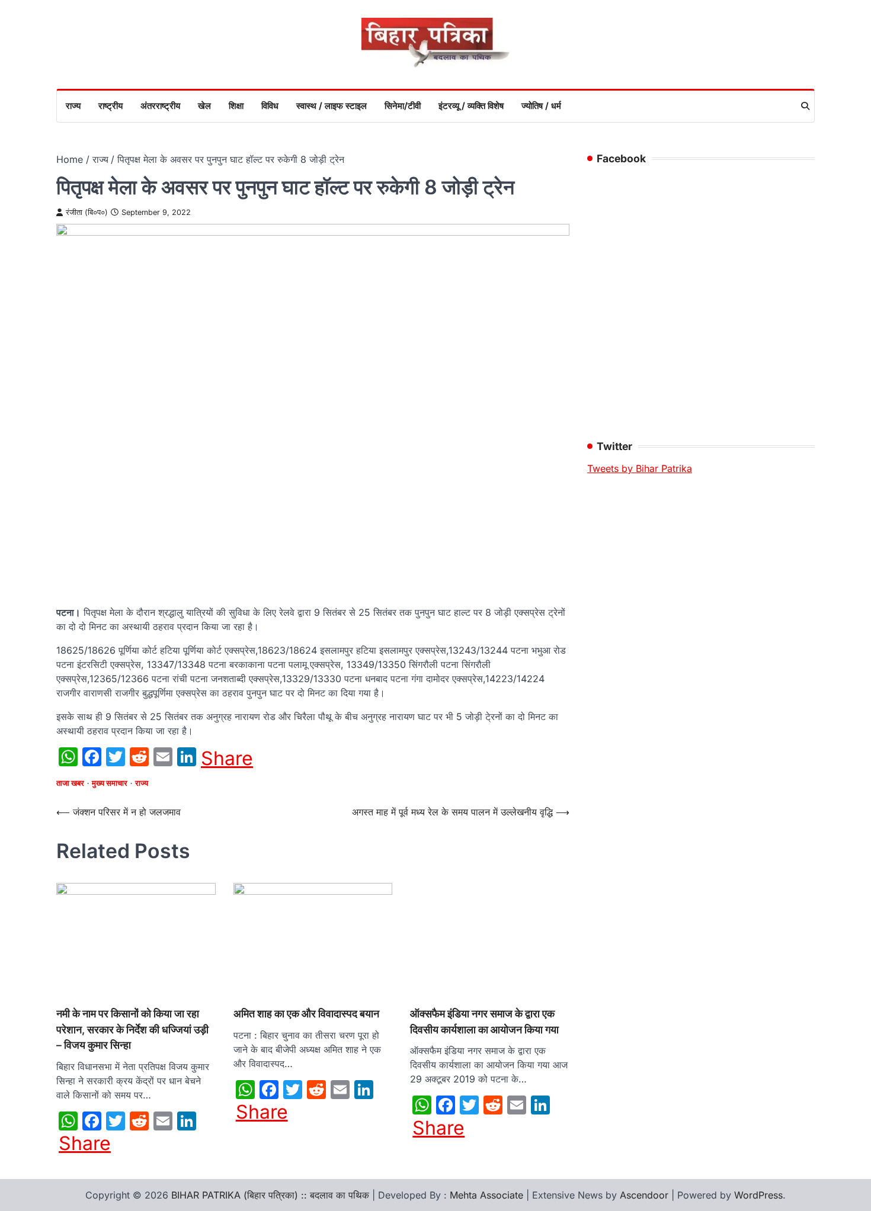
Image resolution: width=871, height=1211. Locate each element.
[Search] (805, 106)
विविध (269, 105)
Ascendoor (644, 1195)
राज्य (73, 105)
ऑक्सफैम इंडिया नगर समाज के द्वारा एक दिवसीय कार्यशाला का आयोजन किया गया (484, 1021)
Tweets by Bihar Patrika (639, 468)
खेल (204, 105)
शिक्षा (236, 105)
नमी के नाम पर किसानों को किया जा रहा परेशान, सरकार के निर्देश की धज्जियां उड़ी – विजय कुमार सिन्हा (132, 1029)
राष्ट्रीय (110, 105)
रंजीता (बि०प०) (87, 212)
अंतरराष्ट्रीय (160, 105)
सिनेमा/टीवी (403, 105)
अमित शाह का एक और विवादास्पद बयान (306, 1013)
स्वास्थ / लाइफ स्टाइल (331, 105)
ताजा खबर (70, 783)
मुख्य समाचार (109, 783)
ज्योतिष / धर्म (541, 105)
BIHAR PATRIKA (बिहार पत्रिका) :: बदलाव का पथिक (270, 1195)
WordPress (758, 1195)
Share (227, 758)
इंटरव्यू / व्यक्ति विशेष (471, 105)
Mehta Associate (488, 1195)
